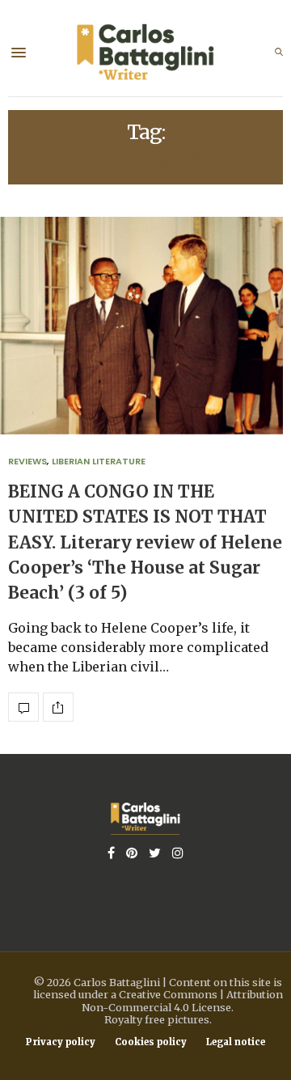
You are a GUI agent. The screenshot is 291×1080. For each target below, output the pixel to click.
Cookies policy (151, 1042)
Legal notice (235, 1042)
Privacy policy (60, 1042)
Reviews (27, 461)
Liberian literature (99, 461)
